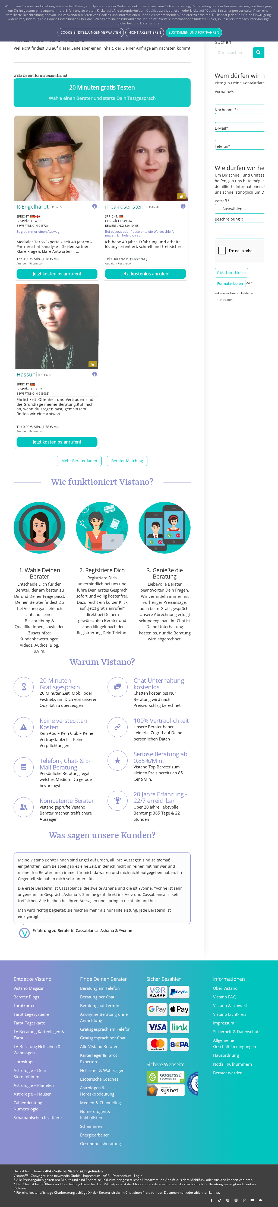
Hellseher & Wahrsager (102, 1070)
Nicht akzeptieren (144, 32)
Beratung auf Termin (99, 1005)
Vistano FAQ (224, 997)
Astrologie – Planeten (34, 1085)
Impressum (224, 1023)
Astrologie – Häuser (32, 1094)
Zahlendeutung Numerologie (28, 1106)
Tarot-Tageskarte (29, 1023)
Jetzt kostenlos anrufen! (57, 274)
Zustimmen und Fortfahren (194, 32)
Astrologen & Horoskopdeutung (97, 1091)
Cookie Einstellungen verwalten (91, 32)
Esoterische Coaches (99, 1079)
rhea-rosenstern (125, 206)
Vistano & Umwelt (230, 1005)
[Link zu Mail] (260, 1200)
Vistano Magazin (29, 988)
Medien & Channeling (100, 1102)
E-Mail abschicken (231, 272)
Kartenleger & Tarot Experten (98, 1058)
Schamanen (91, 1126)
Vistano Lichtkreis (230, 1014)
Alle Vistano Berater (99, 1046)
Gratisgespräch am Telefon (105, 1029)
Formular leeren (230, 283)
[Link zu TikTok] (220, 1200)
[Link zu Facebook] (211, 1200)
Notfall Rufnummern (232, 1064)
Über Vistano (225, 988)
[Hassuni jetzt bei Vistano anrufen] (57, 326)
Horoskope (24, 1061)
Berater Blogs (26, 997)
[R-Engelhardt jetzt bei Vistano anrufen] (57, 158)
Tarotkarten (25, 1005)
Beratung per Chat (97, 997)
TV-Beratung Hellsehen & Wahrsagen (37, 1049)
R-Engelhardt (33, 206)
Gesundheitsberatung (100, 1143)
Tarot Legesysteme (31, 1014)
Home (37, 1171)
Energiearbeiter (94, 1135)
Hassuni (27, 374)
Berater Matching (127, 460)
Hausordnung (226, 1055)
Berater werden (227, 1072)
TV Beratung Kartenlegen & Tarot (39, 1034)
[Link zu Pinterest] (244, 1200)
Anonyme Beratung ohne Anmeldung (104, 1017)
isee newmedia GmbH (63, 1175)
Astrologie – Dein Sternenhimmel (30, 1073)
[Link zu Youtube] (252, 1200)
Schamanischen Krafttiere (38, 1117)
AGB (106, 1175)
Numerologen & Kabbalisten (95, 1114)
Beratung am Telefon (100, 988)
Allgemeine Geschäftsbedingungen (234, 1043)
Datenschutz (121, 1175)
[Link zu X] (236, 1200)
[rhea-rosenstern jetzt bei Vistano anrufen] (145, 158)
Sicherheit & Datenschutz (236, 1031)
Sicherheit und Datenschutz (138, 23)
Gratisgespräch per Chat (102, 1037)
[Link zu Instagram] (228, 1200)
